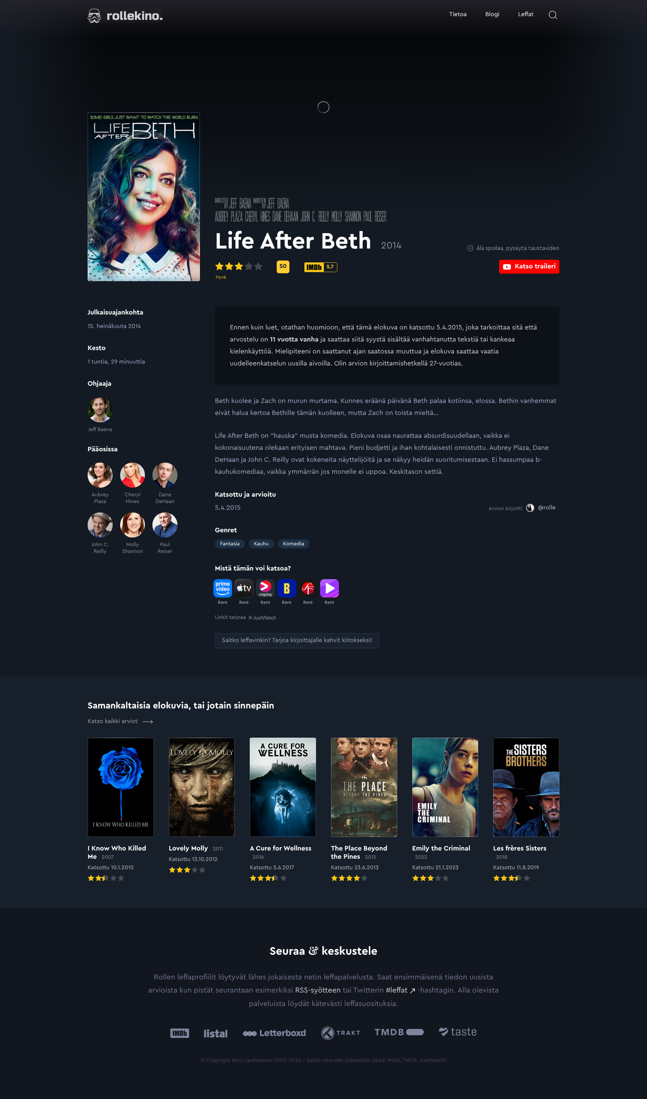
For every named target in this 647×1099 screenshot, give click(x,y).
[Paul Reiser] (164, 533)
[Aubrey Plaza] (100, 484)
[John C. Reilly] (100, 533)
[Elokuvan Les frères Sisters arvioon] (526, 811)
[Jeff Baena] (100, 415)
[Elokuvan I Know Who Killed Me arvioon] (121, 811)
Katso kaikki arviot (113, 722)
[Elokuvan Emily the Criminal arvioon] (445, 811)
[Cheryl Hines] (132, 484)
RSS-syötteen (318, 990)
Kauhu (261, 544)
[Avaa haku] (553, 14)
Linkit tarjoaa (230, 617)
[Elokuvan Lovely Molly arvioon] (202, 807)
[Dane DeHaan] (164, 484)
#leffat (397, 990)
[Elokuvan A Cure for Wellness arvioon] (283, 811)
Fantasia (230, 544)
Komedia (293, 544)
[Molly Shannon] (132, 533)
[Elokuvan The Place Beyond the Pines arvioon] (364, 811)
